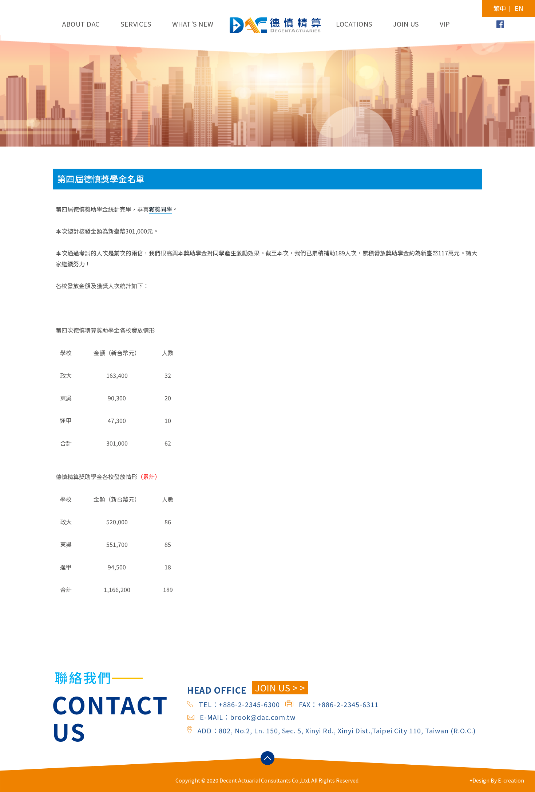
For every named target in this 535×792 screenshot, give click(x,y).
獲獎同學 (160, 209)
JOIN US (406, 23)
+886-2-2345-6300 (249, 704)
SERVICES (135, 23)
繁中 (500, 8)
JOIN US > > (280, 687)
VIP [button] (445, 23)
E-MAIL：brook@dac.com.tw (248, 717)
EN (519, 8)
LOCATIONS (354, 23)
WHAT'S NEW (193, 23)
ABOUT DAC (81, 23)
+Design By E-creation (496, 780)
